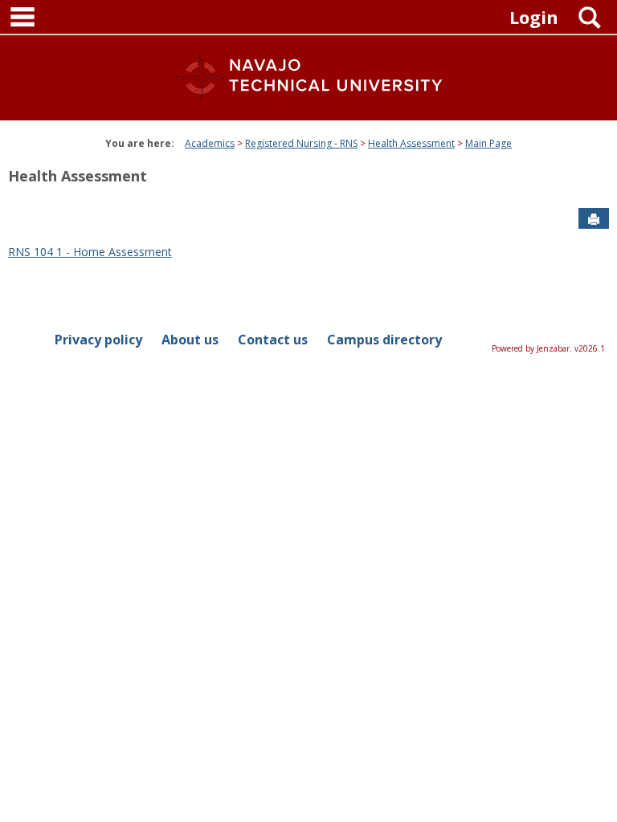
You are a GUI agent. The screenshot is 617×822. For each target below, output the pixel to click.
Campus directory (384, 339)
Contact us (273, 339)
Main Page (488, 143)
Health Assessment (411, 143)
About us (190, 339)
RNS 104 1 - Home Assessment (90, 251)
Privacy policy (98, 339)
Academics (210, 143)
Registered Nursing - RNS (301, 143)
